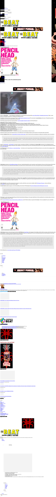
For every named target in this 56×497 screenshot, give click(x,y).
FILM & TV (3, 40)
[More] (22, 85)
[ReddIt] (13, 85)
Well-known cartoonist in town (24, 118)
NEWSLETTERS (4, 44)
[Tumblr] (19, 85)
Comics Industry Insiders (3, 413)
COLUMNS (3, 43)
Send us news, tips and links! (7, 342)
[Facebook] (1, 85)
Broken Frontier (2, 402)
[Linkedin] (10, 85)
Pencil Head (26, 232)
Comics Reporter (5, 146)
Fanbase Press (2, 404)
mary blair (3, 275)
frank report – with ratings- (9, 144)
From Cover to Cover (2, 405)
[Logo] (10, 38)
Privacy (1, 15)
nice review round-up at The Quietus (13, 250)
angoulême (3, 273)
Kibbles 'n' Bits (3, 77)
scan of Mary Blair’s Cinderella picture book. (40, 115)
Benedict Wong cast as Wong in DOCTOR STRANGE (10, 283)
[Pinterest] (7, 85)
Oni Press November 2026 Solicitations (5, 396)
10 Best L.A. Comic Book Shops (14, 148)
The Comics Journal (2, 411)
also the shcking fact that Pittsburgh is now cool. (39, 185)
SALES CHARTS (4, 42)
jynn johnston (3, 274)
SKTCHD (1, 410)
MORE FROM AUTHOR (11, 291)
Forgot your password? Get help (4, 14)
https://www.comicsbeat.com (3, 289)
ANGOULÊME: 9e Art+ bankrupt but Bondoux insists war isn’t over (9, 300)
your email (9, 17)
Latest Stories (5, 324)
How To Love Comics (2, 406)
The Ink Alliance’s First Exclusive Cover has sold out (7, 380)
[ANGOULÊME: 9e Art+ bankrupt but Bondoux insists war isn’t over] (4, 299)
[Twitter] (4, 85)
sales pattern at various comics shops (19, 134)
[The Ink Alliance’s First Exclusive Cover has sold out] (7, 379)
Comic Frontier (3, 403)
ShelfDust (1, 409)
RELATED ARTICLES (4, 291)
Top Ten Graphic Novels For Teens (24, 120)
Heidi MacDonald (2, 81)
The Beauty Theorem (40, 183)
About (2, 439)
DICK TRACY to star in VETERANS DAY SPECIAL (6, 391)
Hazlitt (3, 184)
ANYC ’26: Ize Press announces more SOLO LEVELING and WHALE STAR (10, 326)
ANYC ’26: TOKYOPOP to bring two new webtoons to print (9, 327)
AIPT (0, 401)
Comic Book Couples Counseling (4, 414)
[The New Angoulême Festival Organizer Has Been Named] (4, 315)
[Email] (16, 85)
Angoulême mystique (14, 164)
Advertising (3, 440)
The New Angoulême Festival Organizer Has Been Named (8, 316)
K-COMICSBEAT (4, 41)
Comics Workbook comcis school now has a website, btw (13, 199)
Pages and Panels (2, 407)
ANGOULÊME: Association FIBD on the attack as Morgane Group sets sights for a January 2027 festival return (15, 308)
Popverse (1, 408)
